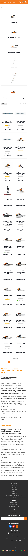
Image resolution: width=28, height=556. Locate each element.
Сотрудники (14, 489)
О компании (14, 485)
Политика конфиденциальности (14, 495)
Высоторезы (14, 67)
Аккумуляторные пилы (14, 52)
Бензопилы (14, 22)
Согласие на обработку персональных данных (14, 497)
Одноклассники (17, 526)
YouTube (13, 526)
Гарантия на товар (14, 506)
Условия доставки (14, 504)
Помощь (14, 500)
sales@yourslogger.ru (15, 535)
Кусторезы (14, 82)
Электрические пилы (14, 37)
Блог (14, 509)
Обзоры (14, 512)
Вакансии (14, 491)
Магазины (14, 493)
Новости (14, 487)
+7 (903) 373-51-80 (15, 533)
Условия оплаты (14, 502)
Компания (14, 483)
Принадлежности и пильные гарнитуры (14, 98)
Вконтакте (10, 526)
